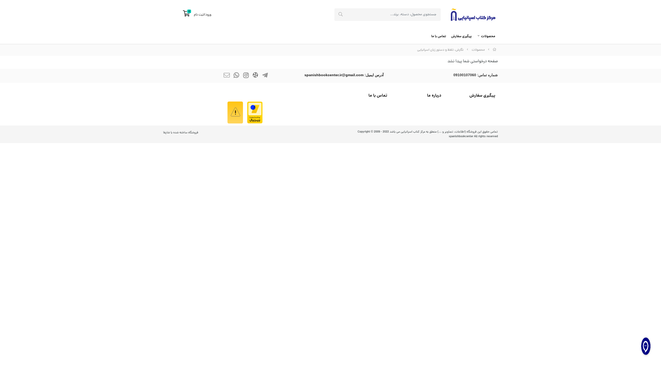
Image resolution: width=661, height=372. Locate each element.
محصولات (488, 36)
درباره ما (434, 95)
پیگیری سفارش (461, 36)
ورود (208, 14)
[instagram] (246, 75)
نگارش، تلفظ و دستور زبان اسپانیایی (440, 50)
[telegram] (265, 75)
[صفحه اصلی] (494, 50)
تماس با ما (438, 36)
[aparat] (255, 75)
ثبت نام (199, 14)
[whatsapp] (236, 75)
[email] (227, 75)
